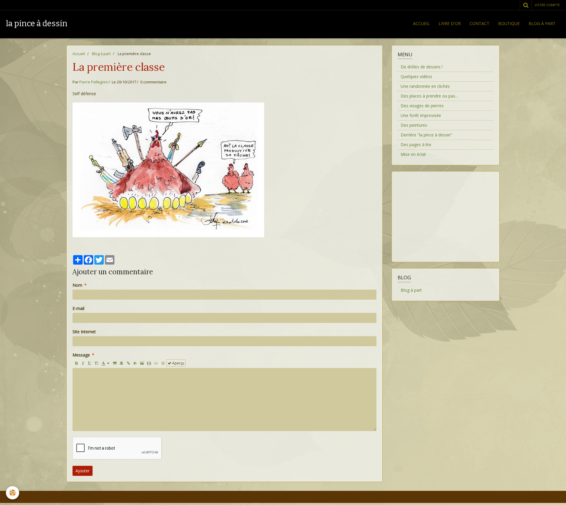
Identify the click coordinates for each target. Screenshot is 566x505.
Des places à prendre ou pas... (429, 96)
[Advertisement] (445, 213)
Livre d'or (450, 23)
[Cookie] (12, 492)
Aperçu (177, 363)
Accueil (421, 23)
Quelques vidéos (416, 76)
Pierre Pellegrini (93, 82)
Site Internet (84, 331)
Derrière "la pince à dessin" (426, 135)
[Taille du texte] (96, 363)
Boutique (509, 23)
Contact (479, 23)
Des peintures (414, 125)
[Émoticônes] (163, 363)
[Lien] (128, 363)
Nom (77, 285)
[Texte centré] (121, 363)
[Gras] (76, 363)
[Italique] (82, 363)
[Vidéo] (149, 363)
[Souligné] (89, 363)
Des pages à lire (416, 144)
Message (81, 355)
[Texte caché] (135, 363)
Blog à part (542, 23)
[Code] (156, 363)
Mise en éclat (413, 154)
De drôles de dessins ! (421, 67)
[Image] (142, 363)
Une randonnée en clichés (425, 86)
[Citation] (114, 363)
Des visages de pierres (422, 105)
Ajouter (82, 470)
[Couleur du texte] (105, 363)
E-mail (78, 308)
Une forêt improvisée (421, 115)
